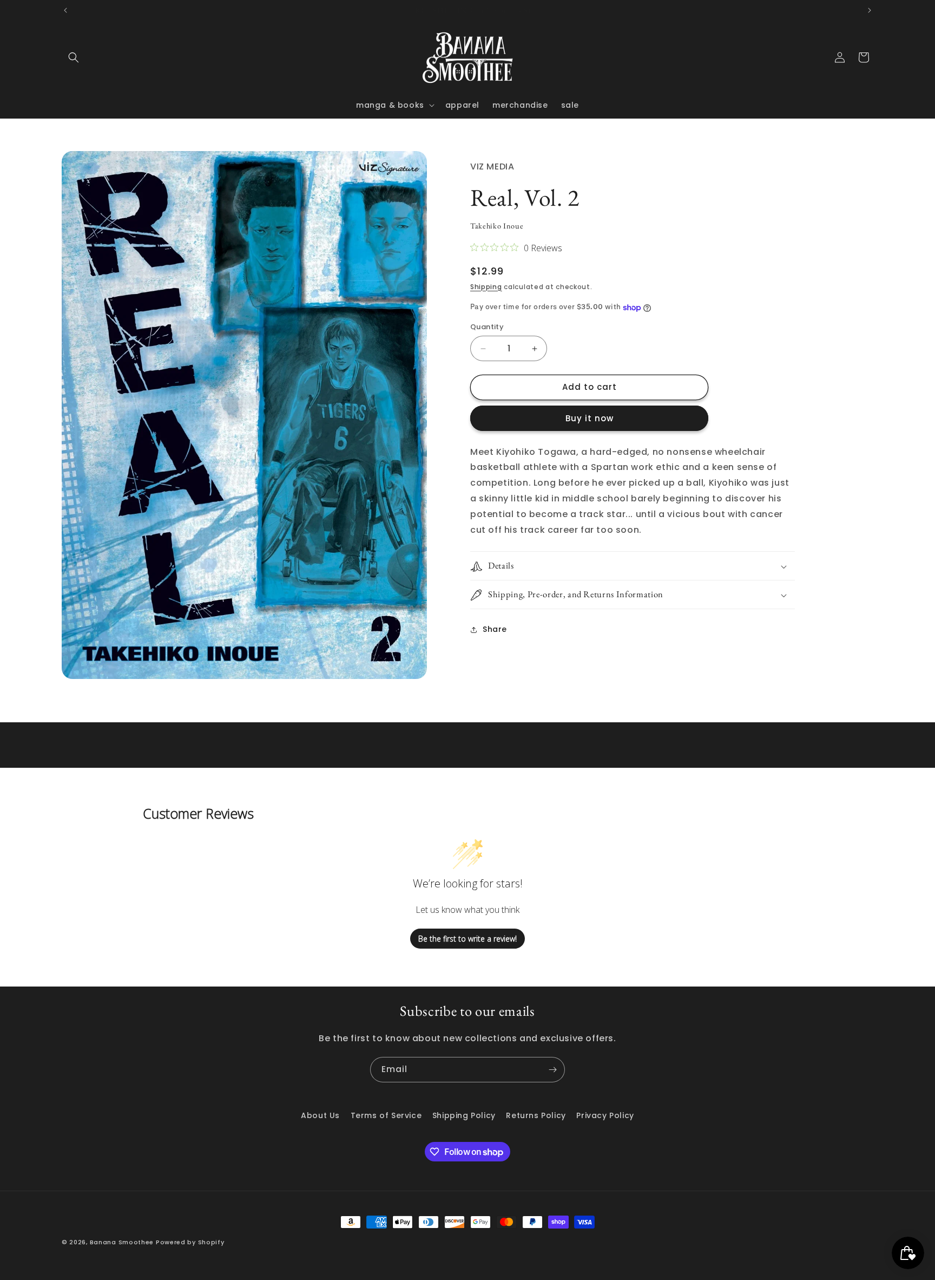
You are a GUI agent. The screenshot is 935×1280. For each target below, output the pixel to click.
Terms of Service (386, 1115)
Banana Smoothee (122, 1242)
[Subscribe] (552, 1069)
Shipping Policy (464, 1115)
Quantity (487, 327)
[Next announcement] (869, 10)
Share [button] (495, 629)
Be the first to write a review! (467, 938)
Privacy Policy (605, 1115)
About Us (320, 1115)
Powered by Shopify (190, 1242)
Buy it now (589, 418)
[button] (73, 57)
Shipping (486, 286)
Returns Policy (535, 1115)
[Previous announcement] (65, 10)
